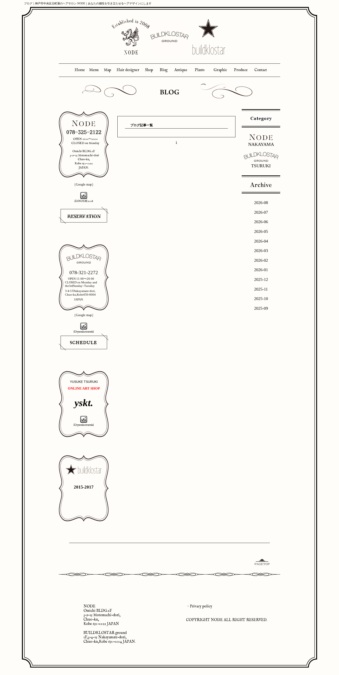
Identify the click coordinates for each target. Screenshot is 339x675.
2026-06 (261, 221)
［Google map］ (84, 184)
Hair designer (127, 70)
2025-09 (261, 308)
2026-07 (261, 212)
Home (79, 70)
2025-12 (261, 279)
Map (107, 70)
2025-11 (261, 289)
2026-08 (261, 202)
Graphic (220, 70)
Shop (149, 70)
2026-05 (261, 231)
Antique (180, 70)
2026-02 (261, 260)
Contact (260, 70)
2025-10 (261, 298)
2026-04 (261, 241)
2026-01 (261, 269)
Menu (94, 70)
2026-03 (261, 250)
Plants (200, 70)
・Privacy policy (199, 606)
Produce (241, 70)
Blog (164, 70)
